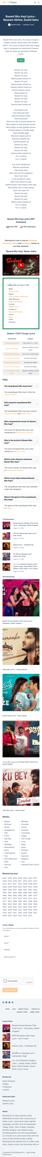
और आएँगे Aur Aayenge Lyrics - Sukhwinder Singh (23, 1054)
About (8, 1009)
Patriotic (24, 850)
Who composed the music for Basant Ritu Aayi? (20, 422)
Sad (23, 862)
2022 (30, 878)
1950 (5, 910)
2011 (15, 884)
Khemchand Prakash (16, 301)
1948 (15, 910)
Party (6, 850)
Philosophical (9, 853)
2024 (20, 878)
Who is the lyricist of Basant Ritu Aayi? (18, 441)
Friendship (25, 833)
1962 (15, 904)
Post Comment (10, 990)
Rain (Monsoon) (10, 859)
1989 (20, 893)
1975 (20, 898)
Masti (23, 844)
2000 (35, 887)
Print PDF (13, 227)
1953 (25, 907)
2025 (15, 878)
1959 (30, 904)
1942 (10, 913)
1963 (10, 904)
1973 (30, 898)
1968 (20, 901)
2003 (20, 887)
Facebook (32, 240)
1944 (35, 910)
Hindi (11, 1127)
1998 (10, 890)
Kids (6, 842)
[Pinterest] (12, 1002)
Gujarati (24, 1130)
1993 (35, 890)
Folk (6, 833)
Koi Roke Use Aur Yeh (12, 362)
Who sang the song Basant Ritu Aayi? (17, 404)
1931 (30, 916)
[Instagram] (9, 1002)
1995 (25, 890)
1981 (25, 895)
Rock (6, 862)
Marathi (6, 1130)
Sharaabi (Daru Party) (30, 865)
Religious (25, 859)
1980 (30, 895)
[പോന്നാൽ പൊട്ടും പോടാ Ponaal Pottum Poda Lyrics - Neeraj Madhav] (21, 738)
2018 (15, 881)
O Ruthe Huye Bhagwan (11, 367)
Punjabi (23, 1127)
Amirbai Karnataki (30, 358)
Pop (6, 856)
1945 (30, 910)
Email (6, 943)
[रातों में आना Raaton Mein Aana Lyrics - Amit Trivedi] (6, 536)
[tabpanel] (21, 136)
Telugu (5, 1127)
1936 (5, 916)
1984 (10, 895)
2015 (30, 881)
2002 (25, 887)
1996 (20, 890)
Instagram (26, 243)
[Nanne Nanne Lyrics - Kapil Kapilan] (21, 692)
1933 (20, 916)
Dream (24, 827)
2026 (10, 878)
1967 (25, 901)
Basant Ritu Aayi (12, 349)
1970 (10, 901)
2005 (10, 887)
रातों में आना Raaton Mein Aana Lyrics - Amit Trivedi (23, 1037)
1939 (25, 913)
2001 (30, 887)
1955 (15, 907)
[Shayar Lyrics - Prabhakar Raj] (6, 546)
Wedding (8, 844)
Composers (7, 1087)
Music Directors (9, 1081)
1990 (15, 893)
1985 (5, 895)
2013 (5, 884)
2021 (35, 878)
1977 (10, 898)
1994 (30, 890)
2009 (25, 884)
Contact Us (35, 1009)
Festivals (24, 830)
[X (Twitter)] (6, 1002)
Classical (25, 824)
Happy (11, 317)
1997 (15, 890)
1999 (5, 890)
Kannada (30, 1127)
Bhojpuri (13, 1130)
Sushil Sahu (23, 296)
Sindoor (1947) (14, 291)
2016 (25, 881)
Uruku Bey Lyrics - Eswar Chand (13, 810)
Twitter (14, 243)
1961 (20, 904)
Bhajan (7, 821)
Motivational (9, 847)
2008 (30, 884)
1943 (5, 913)
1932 (25, 916)
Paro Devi (26, 343)
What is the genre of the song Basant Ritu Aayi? (20, 498)
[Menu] (35, 2)
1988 (25, 893)
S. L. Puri (34, 343)
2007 (35, 884)
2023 (25, 878)
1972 (35, 898)
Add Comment (9, 957)
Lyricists (6, 1090)
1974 (25, 898)
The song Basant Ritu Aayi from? (18, 386)
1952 (30, 907)
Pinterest (7, 243)
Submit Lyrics (34, 1012)
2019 (10, 881)
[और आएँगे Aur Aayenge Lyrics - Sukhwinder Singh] (6, 556)
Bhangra (24, 821)
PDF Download (29, 227)
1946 (25, 910)
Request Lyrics (22, 1012)
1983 (15, 895)
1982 (20, 895)
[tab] (21, 60)
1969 (15, 901)
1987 (30, 893)
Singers (6, 1084)
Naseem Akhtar (14, 296)
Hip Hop (7, 839)
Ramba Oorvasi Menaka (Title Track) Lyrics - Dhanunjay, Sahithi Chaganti (25, 1028)
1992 (5, 893)
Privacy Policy (23, 1009)
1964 (5, 904)
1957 (5, 907)
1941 (15, 913)
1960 (25, 904)
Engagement (9, 830)
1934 (15, 916)
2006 (5, 887)
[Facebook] (3, 1002)
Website (7, 950)
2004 (15, 887)
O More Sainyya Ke (12, 343)
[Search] (38, 2)
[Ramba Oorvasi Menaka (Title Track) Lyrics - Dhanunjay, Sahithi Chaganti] (6, 525)
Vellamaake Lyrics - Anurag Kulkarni (15, 669)
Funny (6, 836)
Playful (24, 853)
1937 (35, 913)
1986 (35, 893)
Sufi (6, 867)
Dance (7, 827)
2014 (35, 881)
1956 (10, 907)
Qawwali (24, 856)
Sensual (7, 865)
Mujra (23, 847)
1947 (20, 910)
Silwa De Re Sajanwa (11, 354)
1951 (35, 907)
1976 (15, 898)
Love (23, 842)
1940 (20, 913)
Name (6, 936)
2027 (5, 878)
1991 (10, 893)
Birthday (7, 824)
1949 (10, 910)
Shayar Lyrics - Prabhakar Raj (23, 545)
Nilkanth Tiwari (14, 306)
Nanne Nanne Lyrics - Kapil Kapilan (15, 716)
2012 (10, 884)
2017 (20, 881)
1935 (10, 916)
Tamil (16, 1127)
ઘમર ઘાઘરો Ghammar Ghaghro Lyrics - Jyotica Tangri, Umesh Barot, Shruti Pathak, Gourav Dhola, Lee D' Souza (25, 566)
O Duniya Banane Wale (12, 358)
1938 (30, 913)
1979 (35, 895)
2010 (20, 884)
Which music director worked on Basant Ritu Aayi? (18, 460)
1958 (35, 904)
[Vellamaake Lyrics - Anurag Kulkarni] (21, 646)
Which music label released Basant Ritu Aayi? (19, 479)
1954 (20, 907)
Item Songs (25, 839)
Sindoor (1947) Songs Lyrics (21, 333)
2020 (5, 881)
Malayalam (31, 1124)
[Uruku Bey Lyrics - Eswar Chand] (21, 787)
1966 (30, 901)
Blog (14, 1009)
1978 (5, 898)
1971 (4, 901)
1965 (35, 901)
